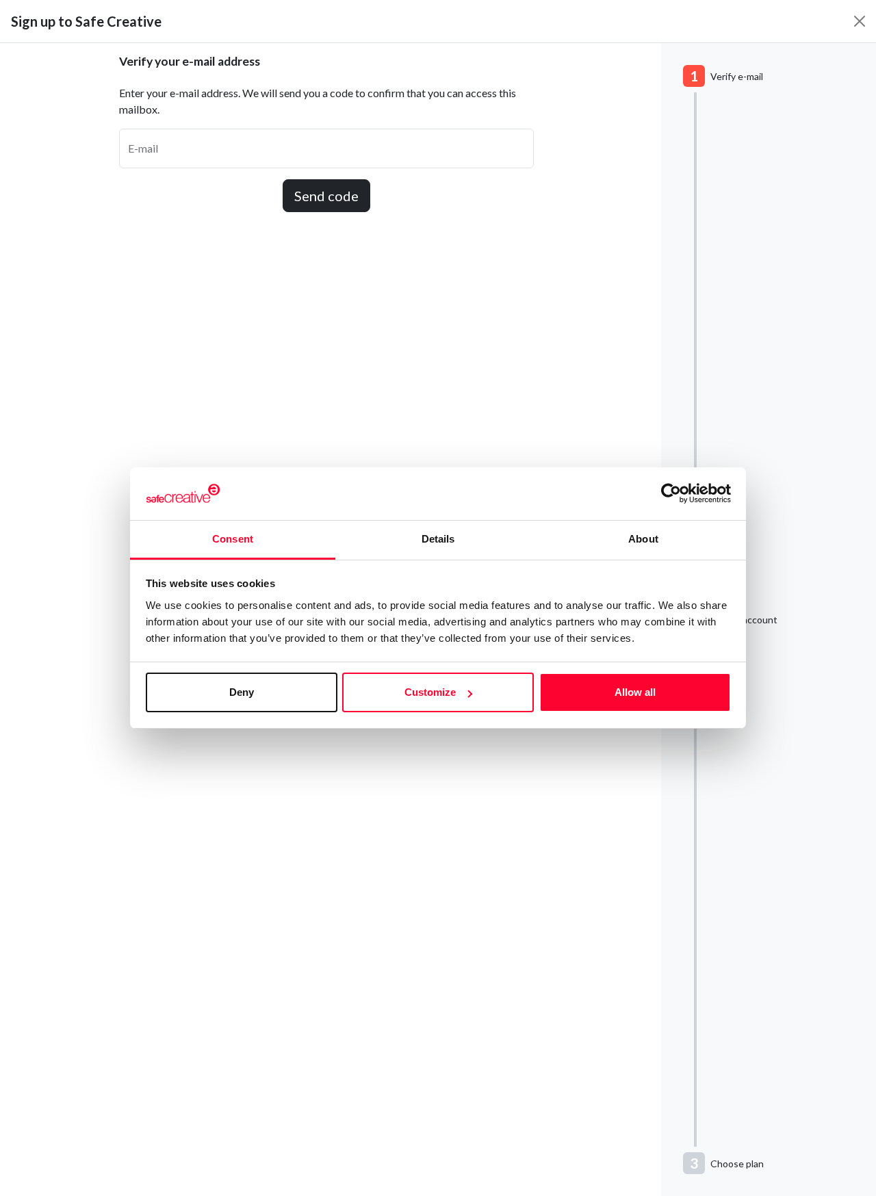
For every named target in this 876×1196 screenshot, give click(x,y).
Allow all (635, 692)
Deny (241, 692)
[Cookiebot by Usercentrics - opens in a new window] (671, 494)
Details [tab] (438, 539)
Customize (430, 692)
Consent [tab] (232, 539)
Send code (326, 195)
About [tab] (643, 539)
